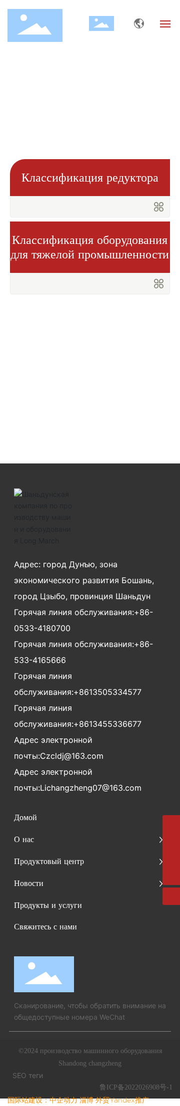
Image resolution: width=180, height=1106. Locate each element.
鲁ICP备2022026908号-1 (136, 1087)
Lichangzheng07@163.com (91, 788)
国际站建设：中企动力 (43, 1100)
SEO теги (27, 1075)
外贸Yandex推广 (122, 1100)
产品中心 (99, 95)
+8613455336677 (108, 724)
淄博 (87, 1100)
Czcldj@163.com (72, 756)
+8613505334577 (108, 692)
